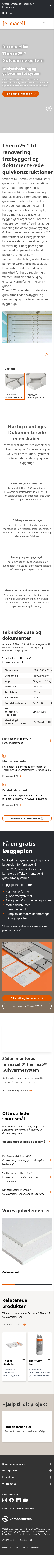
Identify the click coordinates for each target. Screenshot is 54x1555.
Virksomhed (9, 1483)
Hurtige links (9, 1470)
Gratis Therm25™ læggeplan (27, 1547)
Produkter (8, 1477)
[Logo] (14, 23)
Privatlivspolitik (26, 1540)
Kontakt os (6, 1547)
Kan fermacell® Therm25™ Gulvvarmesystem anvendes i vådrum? (23, 1191)
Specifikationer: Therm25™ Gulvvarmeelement (16, 660)
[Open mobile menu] (50, 24)
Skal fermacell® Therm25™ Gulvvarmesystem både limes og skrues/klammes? (20, 1177)
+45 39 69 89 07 (25, 1508)
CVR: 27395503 (8, 1540)
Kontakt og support (13, 1464)
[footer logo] (27, 1519)
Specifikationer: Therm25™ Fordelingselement (16, 740)
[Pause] (49, 108)
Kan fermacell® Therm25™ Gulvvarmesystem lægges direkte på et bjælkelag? (23, 1160)
